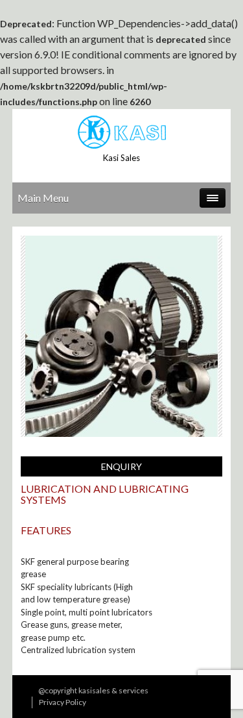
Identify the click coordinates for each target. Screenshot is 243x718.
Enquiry (121, 466)
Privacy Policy (62, 702)
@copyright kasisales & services (93, 690)
